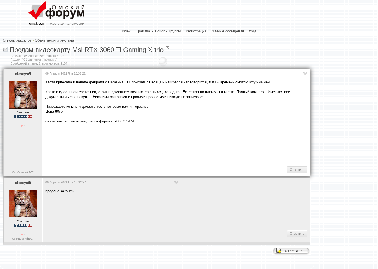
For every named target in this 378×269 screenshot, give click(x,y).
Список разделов (17, 40)
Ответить (297, 170)
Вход (252, 31)
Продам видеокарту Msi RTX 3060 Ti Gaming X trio (87, 49)
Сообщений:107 (23, 172)
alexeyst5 (23, 74)
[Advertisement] (146, 144)
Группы (175, 31)
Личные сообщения (227, 31)
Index (126, 31)
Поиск (160, 31)
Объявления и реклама (54, 40)
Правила (143, 31)
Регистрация (196, 31)
